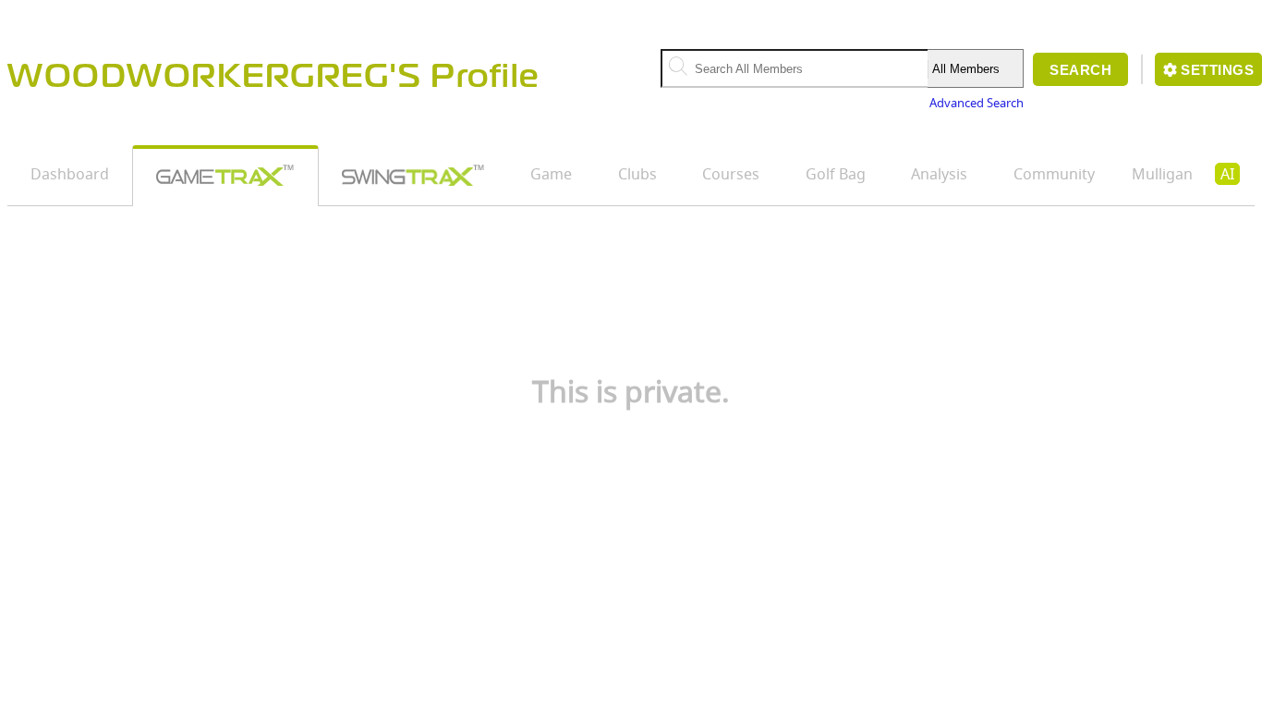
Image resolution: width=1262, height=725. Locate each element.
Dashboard (69, 174)
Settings (1217, 70)
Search (1080, 70)
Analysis (939, 174)
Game (551, 174)
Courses (730, 174)
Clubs (637, 174)
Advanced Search (976, 102)
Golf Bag (836, 174)
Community (1054, 174)
